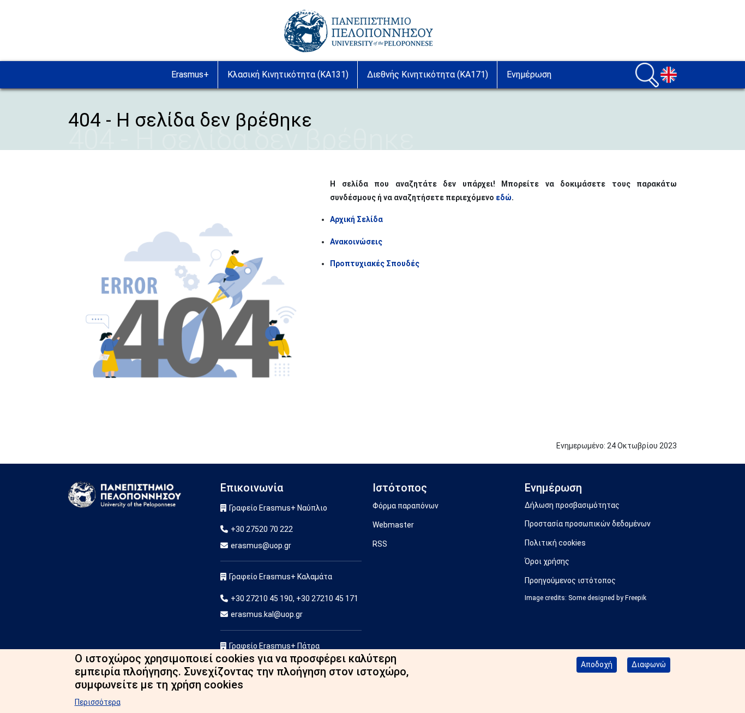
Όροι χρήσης (547, 561)
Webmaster (393, 524)
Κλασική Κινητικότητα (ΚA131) (288, 74)
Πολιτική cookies (555, 542)
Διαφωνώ (649, 664)
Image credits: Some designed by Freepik (585, 598)
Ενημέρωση (529, 74)
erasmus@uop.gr (261, 545)
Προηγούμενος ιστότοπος (570, 580)
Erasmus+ (190, 74)
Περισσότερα (98, 702)
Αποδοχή (596, 664)
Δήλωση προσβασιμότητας (572, 505)
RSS (379, 544)
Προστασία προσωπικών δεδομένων (588, 523)
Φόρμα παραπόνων (405, 505)
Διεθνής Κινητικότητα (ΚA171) (427, 74)
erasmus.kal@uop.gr (267, 614)
